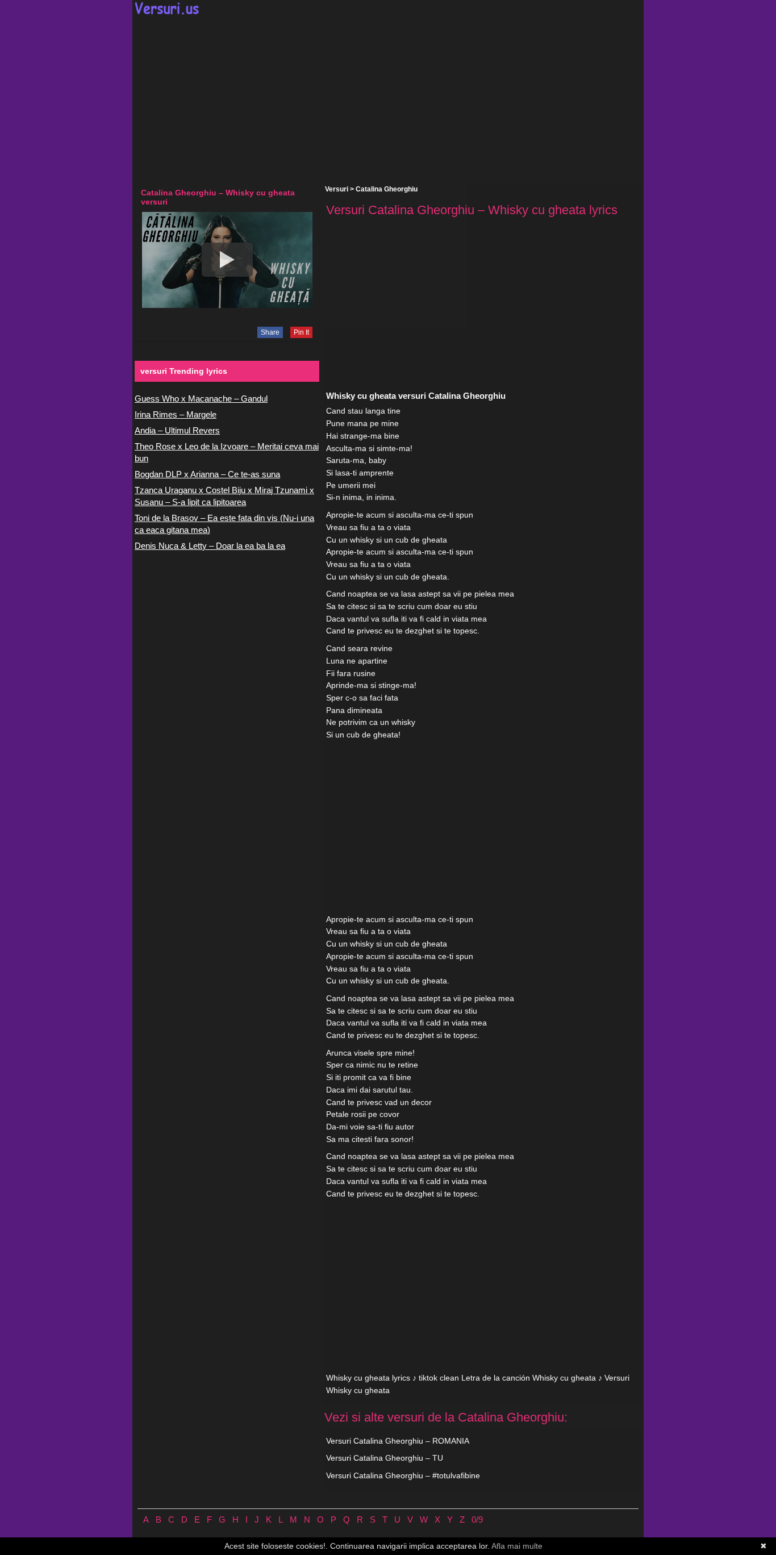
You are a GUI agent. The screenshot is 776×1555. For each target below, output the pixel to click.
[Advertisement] (388, 100)
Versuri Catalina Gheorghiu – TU (384, 1457)
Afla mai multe (517, 1545)
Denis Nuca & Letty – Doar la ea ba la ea (210, 546)
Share (270, 332)
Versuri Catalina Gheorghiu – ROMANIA (397, 1440)
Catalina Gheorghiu (387, 189)
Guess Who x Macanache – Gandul (201, 398)
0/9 (477, 1519)
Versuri (336, 189)
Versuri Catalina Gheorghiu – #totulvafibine (403, 1475)
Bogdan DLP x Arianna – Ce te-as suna (207, 474)
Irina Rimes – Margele (175, 414)
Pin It (301, 332)
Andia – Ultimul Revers (177, 430)
